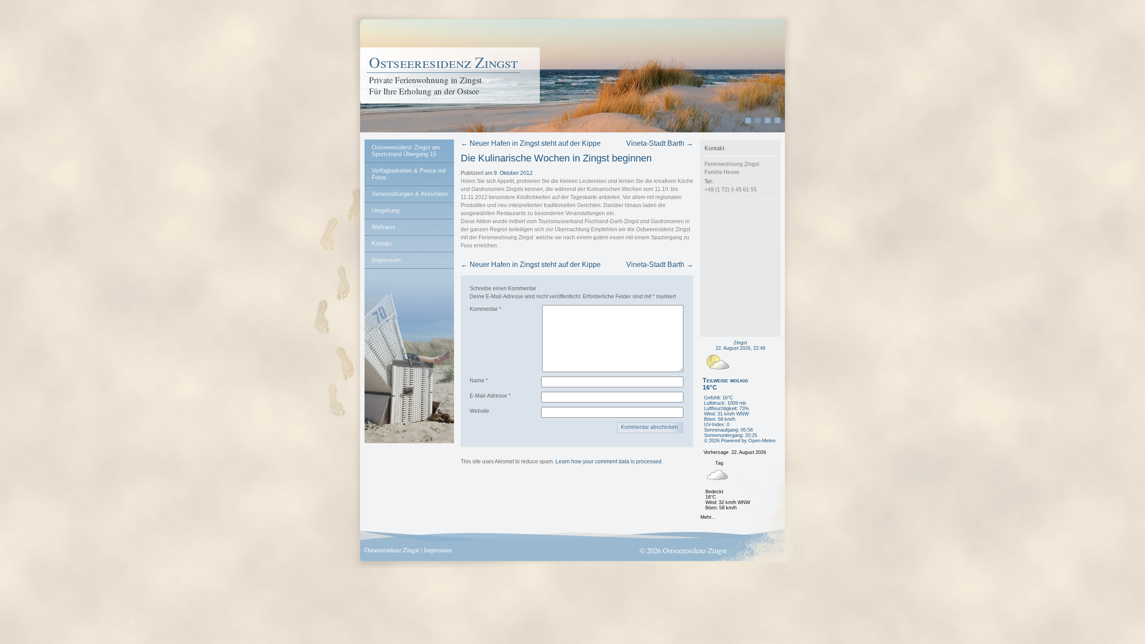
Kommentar (485, 309)
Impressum (386, 260)
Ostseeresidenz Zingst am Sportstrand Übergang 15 (406, 150)
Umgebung (385, 210)
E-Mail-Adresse (490, 396)
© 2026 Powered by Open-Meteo (740, 440)
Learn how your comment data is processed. (609, 461)
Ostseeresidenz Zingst (443, 62)
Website (479, 411)
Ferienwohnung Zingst (506, 237)
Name (479, 380)
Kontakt (382, 243)
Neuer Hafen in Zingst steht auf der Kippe (531, 143)
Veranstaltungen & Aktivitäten (410, 194)
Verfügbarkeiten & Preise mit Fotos (409, 174)
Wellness (383, 227)
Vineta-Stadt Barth (659, 143)
